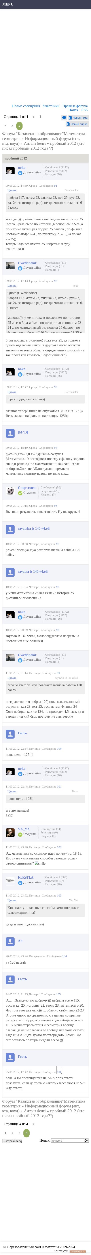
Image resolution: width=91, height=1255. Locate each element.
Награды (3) (52, 269)
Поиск (73, 110)
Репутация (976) (55, 880)
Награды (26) (53, 174)
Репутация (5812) (56, 171)
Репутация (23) (50, 491)
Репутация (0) (49, 832)
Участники (51, 106)
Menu (7, 4)
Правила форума (75, 106)
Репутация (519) (55, 266)
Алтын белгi (35, 143)
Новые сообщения (26, 106)
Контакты (60, 1251)
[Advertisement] (45, 57)
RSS (84, 110)
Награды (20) (53, 884)
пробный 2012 (63, 143)
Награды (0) (48, 494)
